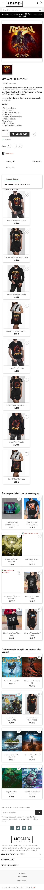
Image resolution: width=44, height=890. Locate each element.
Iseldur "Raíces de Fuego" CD (11, 560)
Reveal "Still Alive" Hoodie (16, 294)
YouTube (24, 828)
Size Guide (9, 153)
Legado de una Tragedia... (11, 793)
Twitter (18, 828)
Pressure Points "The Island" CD (12, 756)
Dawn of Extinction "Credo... (32, 597)
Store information (9, 865)
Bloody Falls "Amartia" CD (32, 682)
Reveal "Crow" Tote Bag (16, 479)
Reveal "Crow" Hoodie (16, 442)
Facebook (12, 828)
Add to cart (19, 134)
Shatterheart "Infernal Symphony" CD (12, 597)
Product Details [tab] (12, 179)
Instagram (30, 828)
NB (34, 887)
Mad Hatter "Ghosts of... (32, 560)
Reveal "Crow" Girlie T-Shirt (16, 405)
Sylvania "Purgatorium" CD (32, 756)
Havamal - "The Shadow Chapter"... (12, 523)
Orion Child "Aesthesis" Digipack (32, 793)
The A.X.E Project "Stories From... (32, 523)
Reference (9, 184)
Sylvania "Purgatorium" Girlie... (32, 634)
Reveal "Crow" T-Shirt (16, 368)
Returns (22, 873)
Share (9, 146)
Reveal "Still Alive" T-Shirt (16, 220)
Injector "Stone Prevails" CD (12, 719)
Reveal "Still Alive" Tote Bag (16, 331)
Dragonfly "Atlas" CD (11, 681)
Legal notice (22, 877)
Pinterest (20, 146)
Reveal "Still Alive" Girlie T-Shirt (16, 257)
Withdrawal (22, 881)
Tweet (14, 146)
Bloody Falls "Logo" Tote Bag (11, 634)
